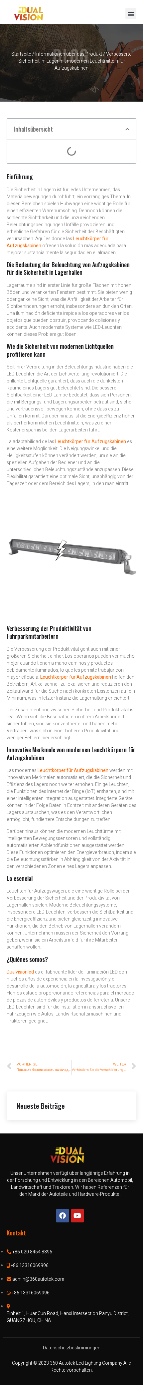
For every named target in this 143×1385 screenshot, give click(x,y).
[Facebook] (62, 1215)
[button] (130, 13)
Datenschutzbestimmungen (71, 1347)
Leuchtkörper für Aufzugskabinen (75, 677)
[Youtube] (77, 1215)
